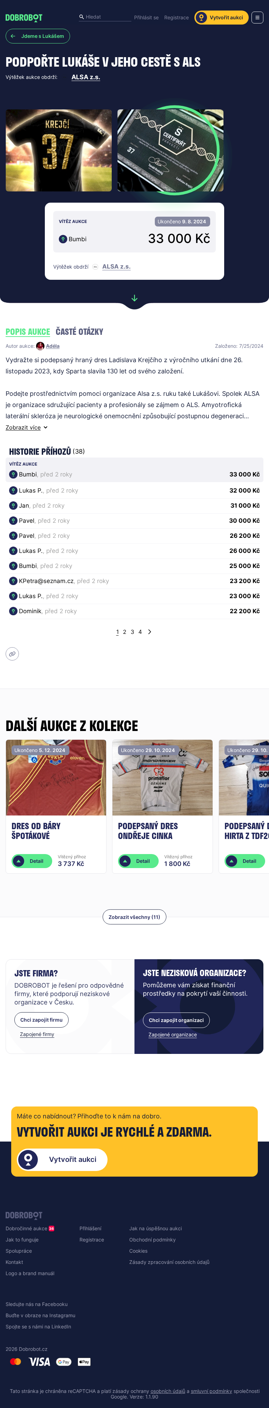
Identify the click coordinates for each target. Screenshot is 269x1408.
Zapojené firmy (37, 1034)
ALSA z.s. (85, 77)
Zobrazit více (23, 427)
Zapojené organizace (173, 1034)
